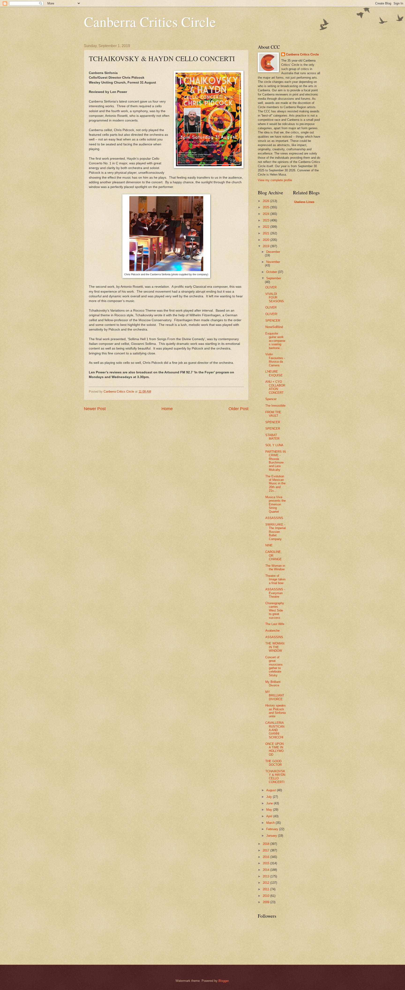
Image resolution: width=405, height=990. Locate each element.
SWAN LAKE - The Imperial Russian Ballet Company (275, 532)
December (273, 252)
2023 (266, 220)
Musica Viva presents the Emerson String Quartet (275, 504)
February (272, 829)
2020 (266, 240)
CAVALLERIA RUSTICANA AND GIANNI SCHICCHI (274, 730)
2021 (266, 233)
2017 (266, 850)
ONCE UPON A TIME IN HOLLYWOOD (274, 749)
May (269, 809)
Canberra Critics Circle (150, 21)
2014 (266, 870)
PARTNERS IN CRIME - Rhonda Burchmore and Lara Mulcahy (275, 460)
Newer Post (95, 408)
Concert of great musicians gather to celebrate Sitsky (274, 666)
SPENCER (272, 320)
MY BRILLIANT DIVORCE (274, 695)
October (272, 272)
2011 (266, 889)
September (273, 278)
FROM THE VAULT (273, 413)
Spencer (271, 399)
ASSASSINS (274, 518)
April (269, 816)
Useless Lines (304, 202)
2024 (266, 214)
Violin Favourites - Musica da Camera (275, 360)
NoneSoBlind (274, 327)
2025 (266, 207)
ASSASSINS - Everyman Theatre (275, 593)
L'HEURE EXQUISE (274, 373)
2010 (266, 896)
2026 (266, 201)
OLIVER (271, 287)
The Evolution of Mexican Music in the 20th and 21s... (275, 484)
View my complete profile (275, 180)
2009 (266, 902)
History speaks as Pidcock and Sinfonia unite (275, 711)
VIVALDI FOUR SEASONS (274, 297)
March (271, 822)
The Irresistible (275, 405)
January (272, 835)
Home (167, 408)
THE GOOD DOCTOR (273, 762)
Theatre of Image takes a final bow (275, 579)
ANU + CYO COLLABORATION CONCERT (275, 387)
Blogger (223, 981)
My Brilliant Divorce (273, 683)
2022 (266, 226)
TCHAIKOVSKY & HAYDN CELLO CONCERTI (275, 776)
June (270, 803)
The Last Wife (274, 624)
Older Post (238, 408)
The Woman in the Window (275, 567)
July (269, 797)
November (273, 262)
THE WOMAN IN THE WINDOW (274, 647)
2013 (266, 876)
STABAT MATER (272, 436)
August (271, 790)
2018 (266, 844)
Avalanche (272, 630)
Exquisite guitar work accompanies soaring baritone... (275, 341)
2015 (266, 863)
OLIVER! (271, 314)
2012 (266, 882)
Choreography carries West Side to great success (274, 610)
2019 (266, 246)
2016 (266, 857)
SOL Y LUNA (274, 445)
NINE (269, 545)
